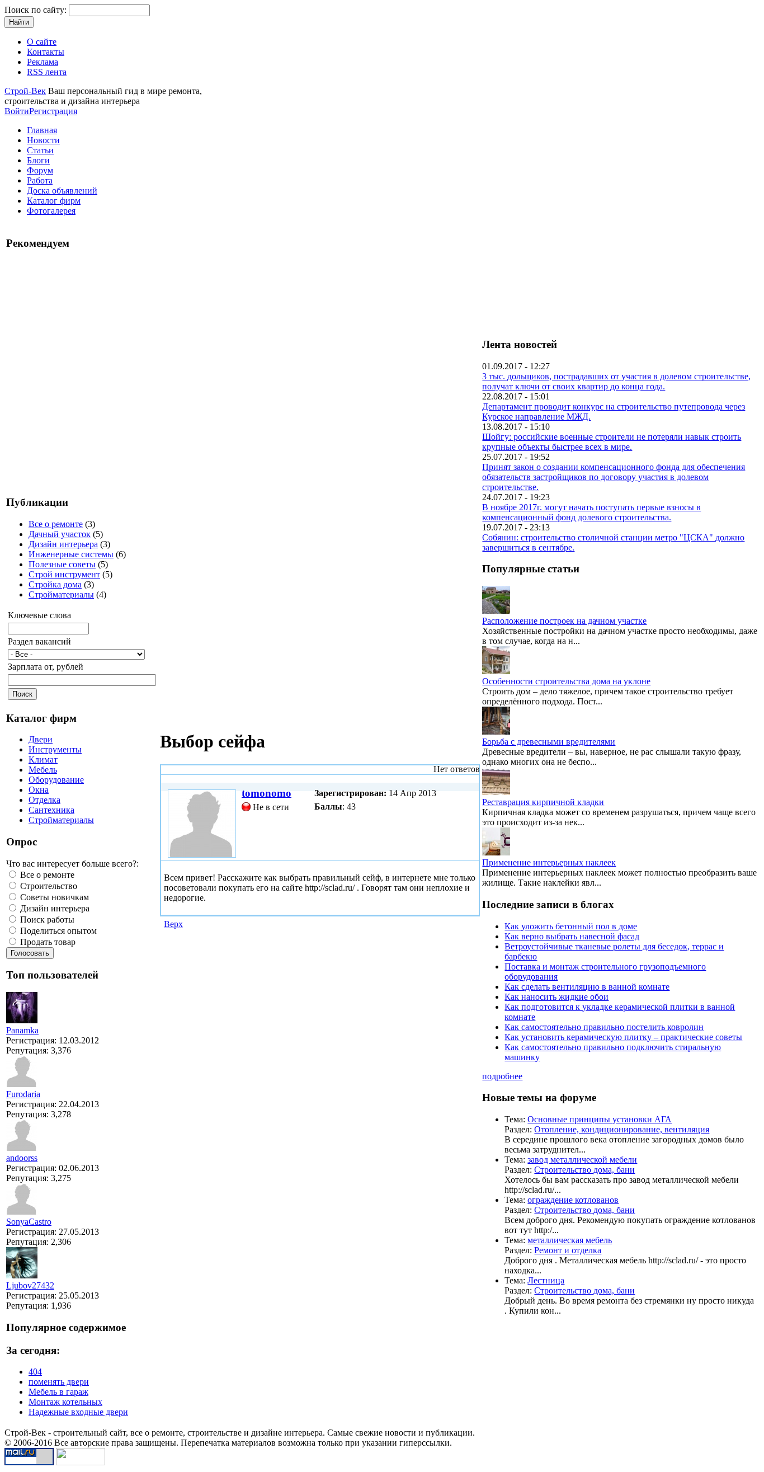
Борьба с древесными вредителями (548, 741)
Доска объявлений (62, 190)
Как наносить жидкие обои (556, 996)
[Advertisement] (73, 371)
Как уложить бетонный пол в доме (570, 926)
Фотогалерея (51, 210)
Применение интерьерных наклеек (549, 862)
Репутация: (28, 1050)
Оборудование (56, 779)
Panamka (22, 1030)
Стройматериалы (61, 594)
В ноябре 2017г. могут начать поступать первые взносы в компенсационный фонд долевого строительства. (591, 512)
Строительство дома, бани (584, 1169)
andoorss (21, 1158)
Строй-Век (25, 91)
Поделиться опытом (57, 930)
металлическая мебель (569, 1240)
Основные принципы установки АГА (599, 1119)
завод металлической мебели (582, 1159)
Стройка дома (55, 584)
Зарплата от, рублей (45, 666)
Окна (39, 789)
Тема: (515, 1119)
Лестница (545, 1280)
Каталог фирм (54, 200)
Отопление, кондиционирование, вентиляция (621, 1129)
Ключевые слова (39, 615)
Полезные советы (62, 564)
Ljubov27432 (30, 1285)
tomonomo (266, 793)
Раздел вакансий (39, 641)
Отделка (44, 800)
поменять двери (59, 1381)
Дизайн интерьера (63, 544)
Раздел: (519, 1129)
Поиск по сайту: (36, 10)
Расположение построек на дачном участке (564, 621)
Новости (43, 140)
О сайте (41, 41)
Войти (16, 111)
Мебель (43, 769)
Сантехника (51, 810)
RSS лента (47, 72)
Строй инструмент (64, 574)
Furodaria (23, 1094)
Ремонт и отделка (567, 1250)
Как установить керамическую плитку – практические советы (623, 1037)
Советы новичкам (53, 897)
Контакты (45, 52)
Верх (173, 924)
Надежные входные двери (78, 1412)
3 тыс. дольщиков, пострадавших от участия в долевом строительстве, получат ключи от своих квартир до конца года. (616, 381)
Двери (41, 739)
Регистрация (53, 111)
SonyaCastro (28, 1221)
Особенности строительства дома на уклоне (566, 681)
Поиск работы (46, 919)
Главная (42, 130)
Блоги (38, 160)
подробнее (502, 1076)
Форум (40, 170)
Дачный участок (60, 534)
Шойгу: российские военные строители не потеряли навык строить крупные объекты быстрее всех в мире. (611, 442)
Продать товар (47, 942)
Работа (40, 180)
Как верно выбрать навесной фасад (571, 936)
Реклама (42, 62)
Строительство (47, 886)
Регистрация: (32, 1040)
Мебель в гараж (58, 1391)
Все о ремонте (56, 524)
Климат (43, 759)
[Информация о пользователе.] (21, 1020)
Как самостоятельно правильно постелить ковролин (604, 1027)
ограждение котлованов (573, 1200)
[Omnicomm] (80, 1462)
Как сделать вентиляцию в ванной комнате (586, 986)
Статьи (40, 150)
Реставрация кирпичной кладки (543, 802)
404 (35, 1371)
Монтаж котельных (65, 1402)
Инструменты (55, 749)
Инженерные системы (71, 554)
